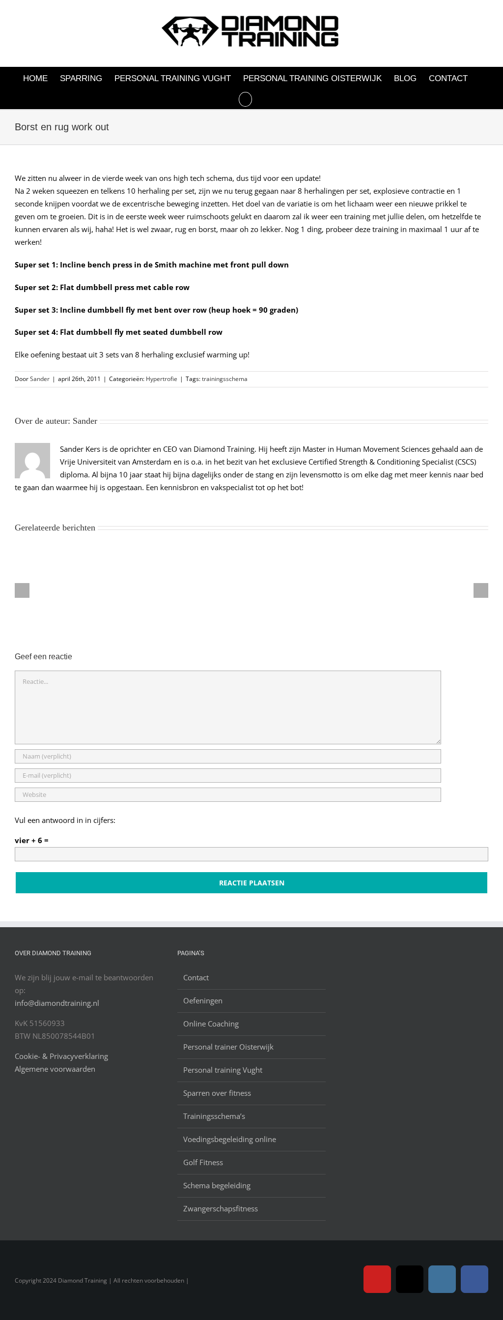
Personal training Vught (222, 1070)
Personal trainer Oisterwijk (228, 1047)
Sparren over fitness (217, 1093)
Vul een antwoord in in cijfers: (65, 820)
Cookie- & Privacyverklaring (61, 1056)
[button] (245, 98)
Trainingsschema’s (214, 1116)
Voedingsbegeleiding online (229, 1139)
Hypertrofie (161, 379)
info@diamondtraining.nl (57, 1003)
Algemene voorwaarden (55, 1069)
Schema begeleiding (217, 1185)
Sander (40, 379)
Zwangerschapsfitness (220, 1208)
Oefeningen (203, 1000)
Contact (196, 977)
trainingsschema (225, 379)
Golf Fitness (203, 1162)
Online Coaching (211, 1023)
